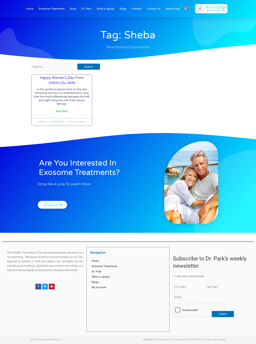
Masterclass (173, 8)
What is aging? (105, 8)
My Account (99, 287)
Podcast (137, 8)
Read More (62, 111)
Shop (73, 8)
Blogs (123, 8)
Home (29, 8)
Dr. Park (86, 8)
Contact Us (153, 8)
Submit (223, 314)
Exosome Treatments (52, 8)
